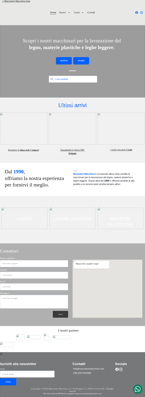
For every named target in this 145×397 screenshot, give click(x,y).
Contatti (91, 12)
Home (53, 12)
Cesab (129, 150)
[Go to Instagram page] (141, 12)
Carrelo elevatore (118, 150)
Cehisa (21, 150)
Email (2, 369)
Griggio (72, 153)
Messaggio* (4, 293)
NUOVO (64, 61)
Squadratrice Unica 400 (72, 150)
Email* (3, 282)
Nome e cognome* (7, 258)
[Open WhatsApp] (137, 389)
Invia (60, 314)
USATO (81, 61)
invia (8, 382)
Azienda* (4, 270)
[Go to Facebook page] (137, 12)
